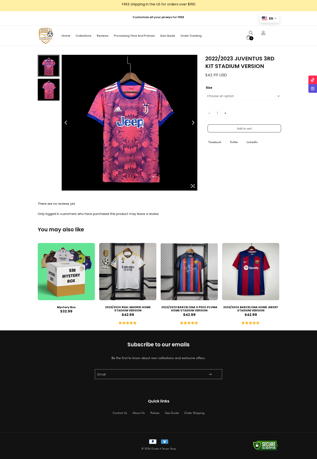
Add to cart (244, 128)
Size (209, 87)
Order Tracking (191, 36)
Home (66, 36)
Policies (155, 413)
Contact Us (120, 413)
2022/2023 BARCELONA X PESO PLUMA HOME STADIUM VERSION (189, 309)
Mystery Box (66, 307)
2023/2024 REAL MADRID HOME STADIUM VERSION (128, 309)
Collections (83, 36)
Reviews (102, 36)
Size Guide (167, 36)
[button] (214, 142)
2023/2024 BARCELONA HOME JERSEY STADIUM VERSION (250, 309)
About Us (139, 413)
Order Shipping (194, 413)
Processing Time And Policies (134, 36)
